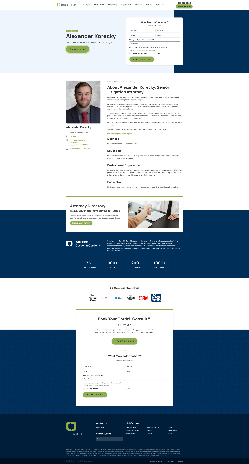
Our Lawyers (130, 434)
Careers (169, 427)
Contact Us (170, 434)
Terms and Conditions (155, 461)
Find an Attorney (82, 223)
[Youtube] (77, 434)
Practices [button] (112, 5)
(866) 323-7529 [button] (78, 49)
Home (109, 82)
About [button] (149, 5)
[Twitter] (70, 434)
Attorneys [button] (99, 5)
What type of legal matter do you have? (141, 40)
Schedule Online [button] (125, 341)
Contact (160, 5)
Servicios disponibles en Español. (120, 134)
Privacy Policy (139, 50)
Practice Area (131, 427)
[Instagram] (81, 434)
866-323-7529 (184, 3)
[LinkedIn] (74, 434)
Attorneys (117, 82)
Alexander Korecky (129, 82)
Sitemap (180, 461)
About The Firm (172, 431)
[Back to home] (67, 5)
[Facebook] (67, 434)
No (159, 53)
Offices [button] (86, 5)
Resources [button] (126, 5)
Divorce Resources (153, 427)
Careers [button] (138, 5)
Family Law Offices (132, 431)
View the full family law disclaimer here (156, 455)
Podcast (149, 431)
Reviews (149, 434)
